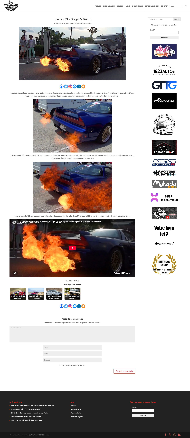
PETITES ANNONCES (152, 6)
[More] (83, 86)
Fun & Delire (74, 23)
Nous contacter (76, 413)
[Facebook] (62, 86)
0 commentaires (87, 23)
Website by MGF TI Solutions (39, 435)
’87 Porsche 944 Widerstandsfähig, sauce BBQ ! (27, 420)
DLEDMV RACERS (109, 6)
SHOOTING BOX (137, 6)
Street (80, 23)
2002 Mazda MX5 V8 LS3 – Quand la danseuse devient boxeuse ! (32, 405)
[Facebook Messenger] (75, 86)
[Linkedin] (79, 86)
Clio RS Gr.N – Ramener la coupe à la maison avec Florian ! (30, 413)
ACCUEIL (98, 6)
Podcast (73, 405)
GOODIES (120, 6)
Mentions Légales (77, 417)
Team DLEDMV (76, 409)
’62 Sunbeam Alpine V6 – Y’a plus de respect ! (26, 409)
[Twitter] (66, 86)
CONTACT (164, 6)
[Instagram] (70, 86)
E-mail (152, 30)
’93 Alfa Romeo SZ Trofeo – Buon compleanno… (27, 417)
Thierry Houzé (59, 23)
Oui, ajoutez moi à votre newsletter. (73, 365)
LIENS (128, 6)
